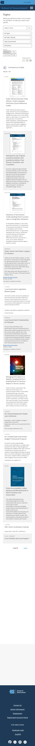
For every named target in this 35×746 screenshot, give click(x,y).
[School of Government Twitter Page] (15, 742)
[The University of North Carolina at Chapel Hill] (1, 2)
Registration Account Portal (17, 718)
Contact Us (17, 705)
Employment (17, 713)
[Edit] (29, 28)
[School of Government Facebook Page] (10, 742)
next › (26, 548)
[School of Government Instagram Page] (25, 742)
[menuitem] (9, 743)
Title (14, 52)
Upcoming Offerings (9, 55)
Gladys (18, 734)
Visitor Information (17, 709)
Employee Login (18, 730)
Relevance (7, 52)
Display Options (26, 58)
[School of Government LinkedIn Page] (20, 742)
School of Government (14, 8)
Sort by (5, 49)
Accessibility (27, 2)
